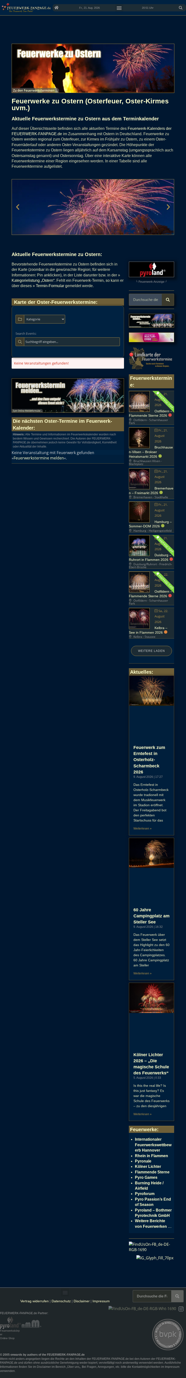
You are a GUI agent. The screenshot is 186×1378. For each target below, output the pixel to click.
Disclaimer (82, 1301)
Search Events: (26, 333)
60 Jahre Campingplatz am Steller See (151, 915)
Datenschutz (61, 1301)
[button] (180, 7)
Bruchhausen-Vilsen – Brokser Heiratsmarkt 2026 (151, 451)
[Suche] (168, 300)
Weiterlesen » (142, 828)
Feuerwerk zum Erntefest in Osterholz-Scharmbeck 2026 (149, 759)
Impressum (101, 1301)
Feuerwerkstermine (73, 302)
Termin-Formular (50, 286)
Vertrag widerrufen (34, 1301)
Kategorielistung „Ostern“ (33, 280)
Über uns (73, 1367)
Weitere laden (151, 651)
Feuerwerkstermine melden (39, 458)
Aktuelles (141, 672)
